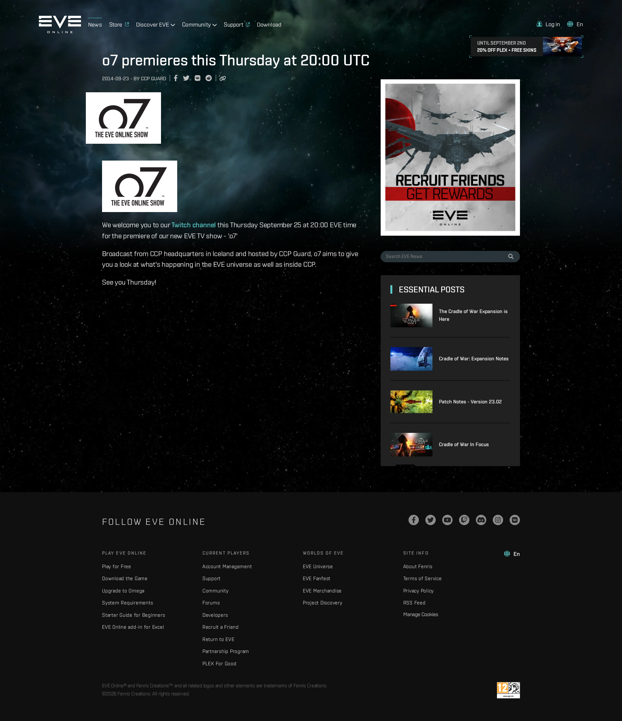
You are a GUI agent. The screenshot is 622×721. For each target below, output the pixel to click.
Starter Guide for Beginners (133, 615)
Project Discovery (322, 602)
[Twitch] (464, 520)
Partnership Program (225, 651)
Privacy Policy (418, 590)
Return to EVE (218, 639)
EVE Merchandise (322, 590)
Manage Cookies (420, 614)
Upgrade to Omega (123, 590)
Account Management (227, 566)
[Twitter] (430, 520)
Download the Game (125, 578)
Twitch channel (193, 224)
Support (211, 578)
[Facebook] (414, 520)
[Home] (60, 31)
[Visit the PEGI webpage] (508, 690)
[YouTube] (447, 520)
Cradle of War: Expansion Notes (474, 358)
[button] (548, 24)
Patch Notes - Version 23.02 (470, 402)
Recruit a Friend (220, 627)
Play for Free (116, 566)
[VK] (515, 520)
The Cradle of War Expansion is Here (473, 315)
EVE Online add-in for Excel (133, 627)
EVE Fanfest (316, 578)
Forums (211, 602)
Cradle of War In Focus (464, 444)
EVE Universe (318, 566)
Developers (215, 615)
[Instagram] (498, 520)
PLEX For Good (219, 663)
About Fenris (417, 566)
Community (215, 590)
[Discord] (481, 520)
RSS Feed (414, 602)
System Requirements (127, 602)
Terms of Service (422, 578)
